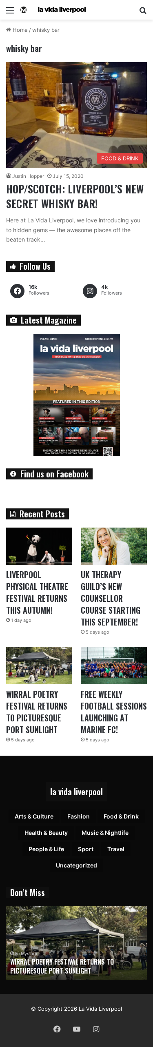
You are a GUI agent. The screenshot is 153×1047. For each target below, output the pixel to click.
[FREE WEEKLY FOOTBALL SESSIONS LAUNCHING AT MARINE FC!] (114, 665)
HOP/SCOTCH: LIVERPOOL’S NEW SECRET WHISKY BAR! (75, 196)
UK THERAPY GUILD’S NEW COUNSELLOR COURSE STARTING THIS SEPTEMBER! (110, 598)
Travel (115, 848)
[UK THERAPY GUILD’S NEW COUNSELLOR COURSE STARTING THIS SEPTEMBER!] (114, 546)
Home (19, 30)
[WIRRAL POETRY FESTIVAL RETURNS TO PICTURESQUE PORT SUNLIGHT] (39, 665)
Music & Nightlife (105, 832)
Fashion (78, 816)
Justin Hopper (28, 176)
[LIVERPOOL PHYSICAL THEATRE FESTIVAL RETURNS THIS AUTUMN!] (39, 546)
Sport (85, 848)
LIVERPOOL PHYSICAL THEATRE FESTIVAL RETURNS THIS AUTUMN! (37, 592)
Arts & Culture (34, 816)
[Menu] (10, 13)
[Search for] (143, 13)
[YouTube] (76, 1029)
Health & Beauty (46, 832)
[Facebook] (57, 1029)
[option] (76, 943)
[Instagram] (96, 1029)
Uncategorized (76, 865)
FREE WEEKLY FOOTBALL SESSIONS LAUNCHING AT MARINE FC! (114, 712)
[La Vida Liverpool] (53, 10)
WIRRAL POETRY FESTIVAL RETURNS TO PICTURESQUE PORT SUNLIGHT (36, 712)
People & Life (46, 848)
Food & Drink (121, 816)
